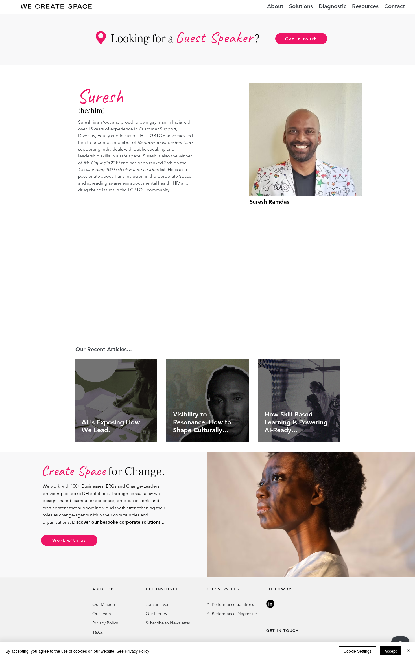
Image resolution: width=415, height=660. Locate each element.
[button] (301, 6)
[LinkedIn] (270, 604)
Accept (391, 651)
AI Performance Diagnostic (232, 613)
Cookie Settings (358, 651)
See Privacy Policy (133, 651)
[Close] (408, 650)
